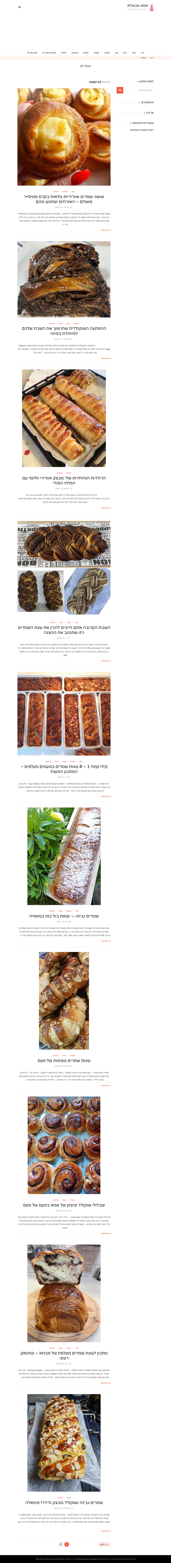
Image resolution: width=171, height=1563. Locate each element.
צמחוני (107, 53)
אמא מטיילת (32, 53)
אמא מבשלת (137, 5)
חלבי (73, 192)
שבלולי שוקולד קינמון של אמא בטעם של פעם (64, 1205)
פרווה (60, 323)
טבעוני (96, 53)
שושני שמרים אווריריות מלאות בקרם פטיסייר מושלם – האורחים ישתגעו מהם (64, 199)
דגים (125, 53)
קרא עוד (104, 230)
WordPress (40, 1559)
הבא (102, 1544)
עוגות (68, 323)
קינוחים (75, 53)
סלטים (63, 53)
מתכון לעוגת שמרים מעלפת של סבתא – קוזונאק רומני (64, 1356)
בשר (134, 53)
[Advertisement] (85, 32)
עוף (116, 53)
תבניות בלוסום (65, 1559)
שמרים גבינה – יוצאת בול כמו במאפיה (64, 916)
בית (142, 53)
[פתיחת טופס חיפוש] (19, 7)
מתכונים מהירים (49, 53)
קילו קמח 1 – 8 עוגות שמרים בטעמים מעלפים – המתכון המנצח (63, 769)
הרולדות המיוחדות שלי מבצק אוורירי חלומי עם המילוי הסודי (64, 481)
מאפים (86, 53)
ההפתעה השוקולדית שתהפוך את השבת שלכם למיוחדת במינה (64, 331)
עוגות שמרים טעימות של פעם (64, 1060)
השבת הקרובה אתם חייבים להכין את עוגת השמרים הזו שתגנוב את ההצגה (64, 630)
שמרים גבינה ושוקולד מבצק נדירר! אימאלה (64, 1502)
